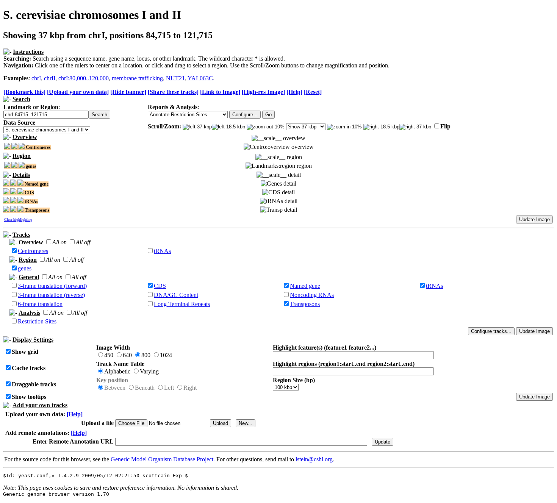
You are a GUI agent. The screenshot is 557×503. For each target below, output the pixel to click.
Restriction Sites (37, 321)
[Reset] (313, 92)
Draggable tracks (34, 384)
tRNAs (162, 251)
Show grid (25, 351)
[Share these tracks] (173, 92)
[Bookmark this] (24, 92)
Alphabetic (117, 371)
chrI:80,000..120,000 (83, 78)
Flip (445, 126)
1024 (166, 355)
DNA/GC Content (176, 295)
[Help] (294, 92)
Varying (149, 371)
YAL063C (200, 78)
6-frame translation (40, 304)
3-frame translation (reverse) (51, 295)
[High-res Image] (263, 92)
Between (114, 387)
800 (145, 355)
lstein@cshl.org (314, 459)
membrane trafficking (137, 78)
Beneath (145, 387)
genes (24, 268)
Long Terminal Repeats (182, 304)
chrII (49, 78)
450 (108, 355)
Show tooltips (29, 397)
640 (127, 355)
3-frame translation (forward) (52, 286)
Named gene (305, 286)
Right (190, 387)
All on (59, 242)
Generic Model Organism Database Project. (163, 459)
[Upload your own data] (78, 92)
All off (83, 242)
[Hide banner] (128, 92)
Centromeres (33, 251)
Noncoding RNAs (312, 295)
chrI (36, 78)
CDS (160, 286)
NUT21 (175, 78)
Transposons (305, 304)
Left (169, 387)
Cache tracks (28, 368)
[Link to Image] (220, 92)
